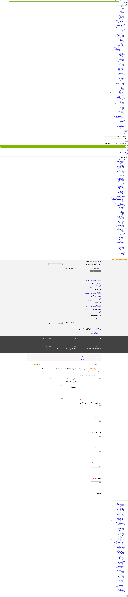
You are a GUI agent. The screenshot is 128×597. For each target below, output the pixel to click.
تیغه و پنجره (120, 101)
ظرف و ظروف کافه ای (117, 116)
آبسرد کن (121, 180)
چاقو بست (117, 49)
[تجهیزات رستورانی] (93, 299)
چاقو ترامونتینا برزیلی (115, 50)
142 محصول (98, 285)
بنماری (118, 70)
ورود (126, 140)
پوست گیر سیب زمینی (118, 18)
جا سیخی (121, 64)
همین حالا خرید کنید (123, 259)
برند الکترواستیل (119, 238)
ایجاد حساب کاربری (121, 133)
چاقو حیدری (117, 51)
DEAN (123, 8)
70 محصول (98, 292)
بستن (127, 596)
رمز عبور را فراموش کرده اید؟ (121, 143)
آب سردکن (120, 56)
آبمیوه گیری (120, 107)
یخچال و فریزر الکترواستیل (117, 178)
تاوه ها (121, 63)
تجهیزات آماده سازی (120, 34)
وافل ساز (121, 118)
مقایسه (123, 591)
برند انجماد (120, 235)
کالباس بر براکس (119, 27)
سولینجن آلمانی (116, 48)
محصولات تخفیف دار (93, 332)
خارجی (121, 125)
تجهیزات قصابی (122, 98)
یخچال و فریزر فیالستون (117, 179)
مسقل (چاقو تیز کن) (118, 128)
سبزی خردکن (120, 39)
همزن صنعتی (120, 45)
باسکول (121, 121)
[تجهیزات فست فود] (93, 280)
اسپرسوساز (120, 111)
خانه (100, 261)
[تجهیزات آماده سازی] (92, 312)
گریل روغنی (120, 97)
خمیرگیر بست (119, 25)
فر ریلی (121, 89)
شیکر (121, 114)
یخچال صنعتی (120, 53)
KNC (121, 55)
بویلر (122, 112)
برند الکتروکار (122, 21)
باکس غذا (121, 78)
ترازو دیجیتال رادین (118, 122)
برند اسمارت (120, 242)
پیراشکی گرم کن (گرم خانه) (116, 92)
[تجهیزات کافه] (94, 286)
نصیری (118, 71)
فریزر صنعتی (120, 42)
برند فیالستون (120, 234)
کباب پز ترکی (120, 96)
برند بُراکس (122, 26)
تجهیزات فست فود (121, 75)
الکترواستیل (120, 58)
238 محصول (98, 305)
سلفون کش (120, 16)
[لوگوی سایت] (123, 2)
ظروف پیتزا (120, 87)
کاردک (121, 93)
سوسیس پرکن (119, 41)
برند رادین (120, 241)
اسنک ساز (120, 109)
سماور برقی (120, 168)
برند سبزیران (122, 29)
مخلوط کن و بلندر (119, 117)
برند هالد (123, 32)
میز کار (121, 17)
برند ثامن (121, 244)
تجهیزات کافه (122, 106)
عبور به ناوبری (124, 0)
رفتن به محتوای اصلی (116, 0)
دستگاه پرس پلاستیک (118, 37)
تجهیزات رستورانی (121, 61)
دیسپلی (121, 82)
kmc (124, 10)
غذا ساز (121, 212)
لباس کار (121, 73)
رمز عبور (125, 138)
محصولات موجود (94, 333)
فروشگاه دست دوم (121, 126)
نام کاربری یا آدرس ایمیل (122, 136)
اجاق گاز (121, 12)
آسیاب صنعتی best (119, 36)
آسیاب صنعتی (120, 35)
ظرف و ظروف (119, 69)
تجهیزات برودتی (121, 54)
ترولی (121, 13)
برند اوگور (120, 239)
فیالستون (121, 60)
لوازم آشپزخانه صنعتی (120, 127)
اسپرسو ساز (120, 225)
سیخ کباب (120, 188)
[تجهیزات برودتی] (93, 306)
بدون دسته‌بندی (122, 11)
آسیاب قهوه (120, 108)
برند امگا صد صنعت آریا (120, 22)
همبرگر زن (120, 90)
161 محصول (98, 318)
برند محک (123, 30)
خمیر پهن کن (120, 208)
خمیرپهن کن (120, 79)
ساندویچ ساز (120, 113)
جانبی (121, 65)
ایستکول (121, 59)
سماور (121, 40)
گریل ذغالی (120, 217)
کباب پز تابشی (119, 20)
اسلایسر (121, 77)
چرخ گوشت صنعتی (118, 104)
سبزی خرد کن (119, 167)
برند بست (123, 23)
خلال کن (121, 15)
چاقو (122, 46)
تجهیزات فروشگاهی (121, 74)
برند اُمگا (121, 237)
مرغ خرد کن (120, 44)
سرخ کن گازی (119, 84)
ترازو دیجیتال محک (119, 123)
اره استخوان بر (119, 99)
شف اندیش (120, 68)
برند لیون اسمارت (119, 246)
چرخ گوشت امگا (119, 103)
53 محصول (98, 311)
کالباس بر (120, 94)
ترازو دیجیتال (122, 120)
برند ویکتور (120, 248)
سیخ (122, 66)
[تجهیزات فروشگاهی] (92, 293)
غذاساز (121, 88)
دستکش (121, 80)
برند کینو (121, 249)
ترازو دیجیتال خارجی (118, 203)
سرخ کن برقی (119, 83)
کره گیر (121, 170)
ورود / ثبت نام (122, 592)
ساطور (121, 102)
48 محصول (98, 298)
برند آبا (118, 85)
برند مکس (123, 31)
